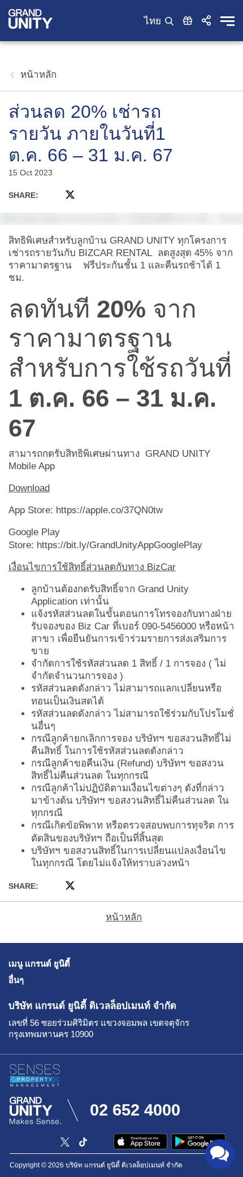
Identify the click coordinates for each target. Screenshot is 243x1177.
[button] (206, 20)
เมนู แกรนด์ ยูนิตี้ (39, 963)
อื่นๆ (16, 980)
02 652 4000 (135, 1110)
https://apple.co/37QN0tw (109, 510)
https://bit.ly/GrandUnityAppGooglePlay (119, 545)
